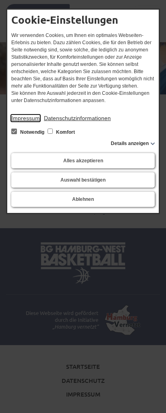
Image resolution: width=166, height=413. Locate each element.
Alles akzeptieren (83, 161)
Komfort (65, 132)
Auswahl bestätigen (83, 180)
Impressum (25, 118)
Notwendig (32, 132)
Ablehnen (83, 199)
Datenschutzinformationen (77, 118)
